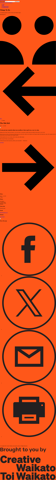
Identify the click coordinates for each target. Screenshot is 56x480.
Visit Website (2, 216)
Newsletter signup (5, 7)
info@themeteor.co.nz (4, 212)
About (3, 4)
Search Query (2, 1)
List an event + (2, 2)
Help (3, 5)
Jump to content (2, 0)
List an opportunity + (9, 2)
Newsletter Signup (5, 6)
